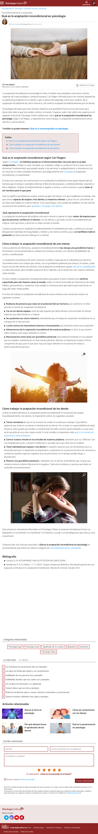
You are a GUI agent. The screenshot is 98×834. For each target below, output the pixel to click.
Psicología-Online (8, 8)
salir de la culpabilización (84, 267)
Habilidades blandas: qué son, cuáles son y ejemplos (27, 679)
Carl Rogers (14, 162)
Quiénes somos (39, 828)
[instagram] (11, 817)
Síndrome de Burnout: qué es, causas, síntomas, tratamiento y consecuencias (38, 692)
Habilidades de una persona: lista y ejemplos (24, 675)
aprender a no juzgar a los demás (46, 206)
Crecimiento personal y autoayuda (34, 8)
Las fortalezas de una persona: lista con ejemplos (26, 667)
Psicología (18, 8)
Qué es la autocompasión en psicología (49, 129)
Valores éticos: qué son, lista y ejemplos (22, 688)
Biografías (71, 647)
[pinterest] (22, 817)
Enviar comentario (84, 781)
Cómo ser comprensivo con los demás (83, 712)
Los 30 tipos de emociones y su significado (23, 684)
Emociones (83, 647)
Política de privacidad (11, 832)
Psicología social (32, 647)
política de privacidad (27, 779)
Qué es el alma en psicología (33, 712)
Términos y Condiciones (72, 828)
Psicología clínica (48, 652)
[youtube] (16, 817)
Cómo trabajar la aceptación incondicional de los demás (34, 148)
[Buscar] (94, 3)
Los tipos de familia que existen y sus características (27, 671)
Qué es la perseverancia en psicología (83, 726)
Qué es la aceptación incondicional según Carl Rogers (33, 141)
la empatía (68, 172)
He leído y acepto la (20, 779)
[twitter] (6, 817)
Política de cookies (27, 832)
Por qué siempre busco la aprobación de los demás (35, 727)
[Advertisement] (49, 604)
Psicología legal (15, 647)
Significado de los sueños (53, 647)
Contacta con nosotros (54, 828)
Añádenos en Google (86, 85)
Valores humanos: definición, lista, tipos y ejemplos (27, 696)
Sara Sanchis (16, 24)
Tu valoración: (32, 774)
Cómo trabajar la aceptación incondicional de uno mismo (34, 145)
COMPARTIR (86, 5)
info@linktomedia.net (73, 793)
